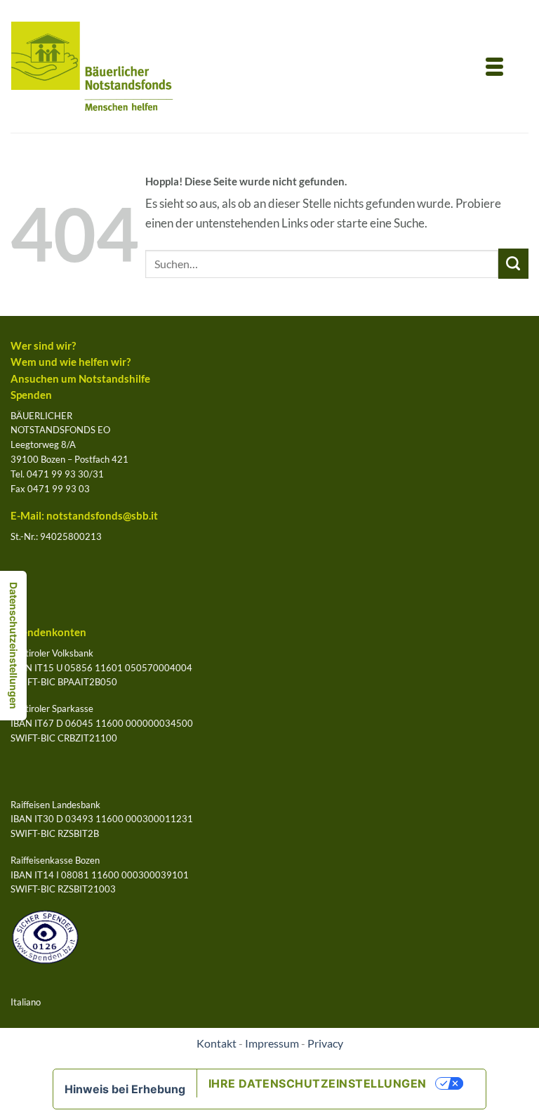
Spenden (31, 395)
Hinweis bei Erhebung (125, 1089)
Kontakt (217, 1043)
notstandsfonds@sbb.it (102, 516)
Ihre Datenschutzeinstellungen (317, 1083)
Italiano (26, 1002)
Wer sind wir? (43, 346)
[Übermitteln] (513, 264)
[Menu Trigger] (494, 65)
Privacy (325, 1043)
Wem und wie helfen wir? (71, 362)
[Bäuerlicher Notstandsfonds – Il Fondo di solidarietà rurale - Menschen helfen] (92, 66)
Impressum (272, 1043)
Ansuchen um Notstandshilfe (80, 379)
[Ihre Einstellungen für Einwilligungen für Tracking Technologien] (13, 645)
